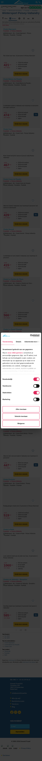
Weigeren (21, 423)
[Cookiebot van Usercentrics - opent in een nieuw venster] (30, 335)
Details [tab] (18, 342)
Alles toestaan (21, 409)
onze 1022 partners (15, 353)
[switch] (36, 386)
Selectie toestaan (21, 416)
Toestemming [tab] (7, 342)
